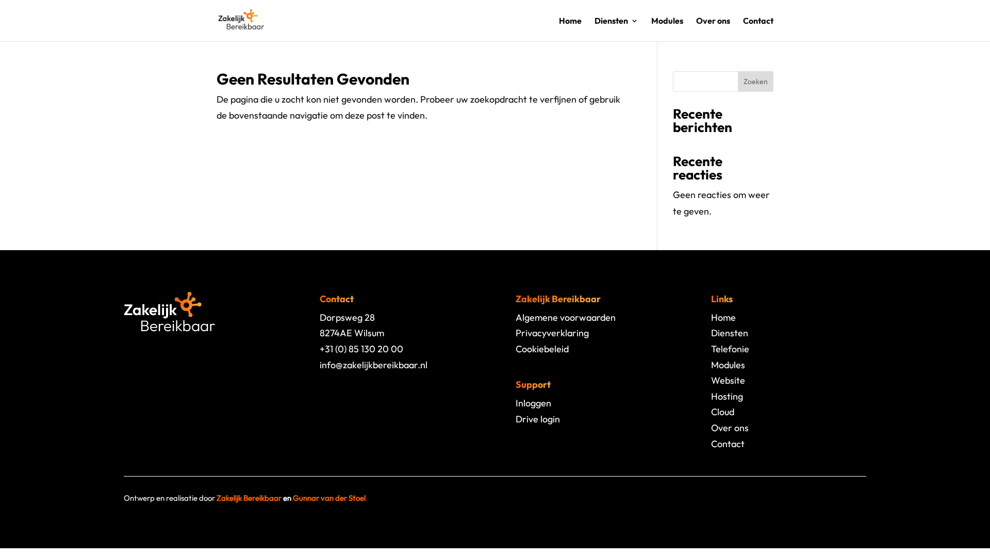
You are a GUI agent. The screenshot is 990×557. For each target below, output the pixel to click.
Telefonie (730, 349)
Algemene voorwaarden (566, 317)
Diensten (611, 21)
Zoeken (756, 81)
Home (570, 21)
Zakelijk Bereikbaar (249, 498)
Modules (667, 21)
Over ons (713, 21)
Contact (758, 21)
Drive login (538, 419)
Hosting (727, 396)
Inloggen (533, 403)
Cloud (722, 412)
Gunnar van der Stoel (329, 498)
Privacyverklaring (552, 333)
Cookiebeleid (542, 349)
